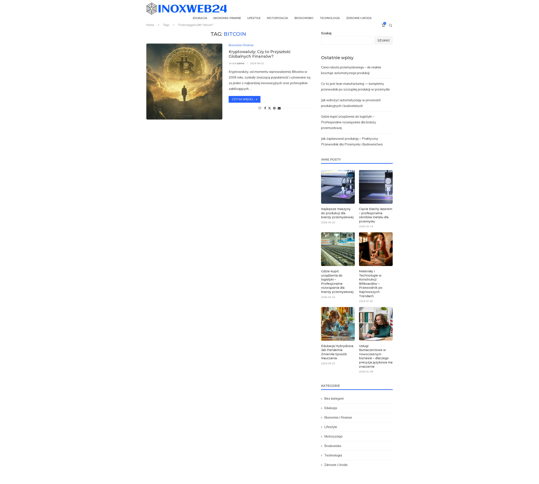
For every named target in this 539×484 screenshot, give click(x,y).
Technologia (330, 18)
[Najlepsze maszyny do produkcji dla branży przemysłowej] (338, 187)
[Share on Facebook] (265, 108)
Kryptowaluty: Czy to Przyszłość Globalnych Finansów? (260, 54)
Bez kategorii (334, 398)
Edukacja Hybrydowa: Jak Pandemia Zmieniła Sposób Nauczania (337, 352)
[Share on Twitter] (269, 108)
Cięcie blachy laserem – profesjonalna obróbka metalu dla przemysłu (375, 215)
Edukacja (200, 18)
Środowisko (304, 18)
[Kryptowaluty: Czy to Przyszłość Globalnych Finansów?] (184, 82)
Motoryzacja (277, 18)
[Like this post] (259, 108)
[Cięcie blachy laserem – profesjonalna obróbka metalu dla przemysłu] (376, 187)
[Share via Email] (279, 108)
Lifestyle (254, 18)
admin (240, 63)
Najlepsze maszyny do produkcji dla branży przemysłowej (337, 213)
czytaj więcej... (243, 99)
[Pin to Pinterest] (274, 108)
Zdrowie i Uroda (359, 18)
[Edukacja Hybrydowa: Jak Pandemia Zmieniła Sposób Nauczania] (338, 324)
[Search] (390, 25)
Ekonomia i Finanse (227, 18)
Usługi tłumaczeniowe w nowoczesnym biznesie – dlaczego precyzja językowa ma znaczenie (375, 356)
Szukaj (326, 33)
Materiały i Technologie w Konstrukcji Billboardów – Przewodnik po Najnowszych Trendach (370, 283)
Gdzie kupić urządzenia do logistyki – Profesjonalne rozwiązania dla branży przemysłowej (348, 122)
